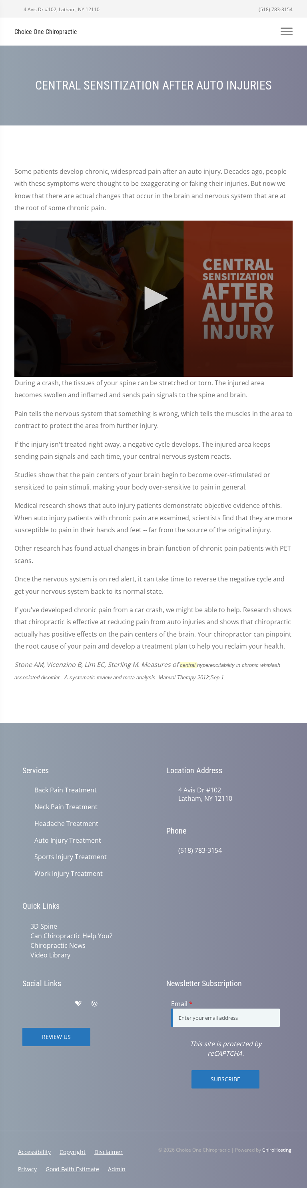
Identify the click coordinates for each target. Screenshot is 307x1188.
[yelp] (62, 1004)
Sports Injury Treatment (70, 857)
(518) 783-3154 (275, 9)
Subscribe (225, 1079)
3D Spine (43, 926)
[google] (26, 1004)
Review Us (56, 1037)
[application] (153, 299)
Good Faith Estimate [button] (72, 1169)
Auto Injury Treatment (67, 840)
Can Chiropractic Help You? (71, 935)
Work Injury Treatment (68, 874)
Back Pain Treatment (65, 790)
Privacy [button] (27, 1169)
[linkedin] (111, 1004)
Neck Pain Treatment (66, 807)
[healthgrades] (78, 1004)
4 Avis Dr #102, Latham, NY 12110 (61, 9)
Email (182, 1003)
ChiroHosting (276, 1149)
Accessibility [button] (34, 1152)
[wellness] (94, 1004)
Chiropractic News (58, 945)
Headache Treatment (66, 824)
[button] (153, 298)
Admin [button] (117, 1169)
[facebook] (44, 1004)
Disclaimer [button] (108, 1152)
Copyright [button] (73, 1152)
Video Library (50, 955)
